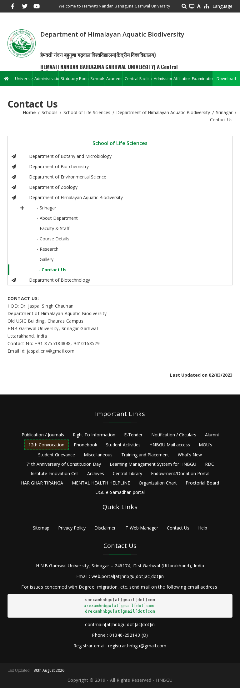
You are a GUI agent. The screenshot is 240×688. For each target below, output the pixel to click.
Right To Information (94, 435)
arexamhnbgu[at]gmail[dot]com (119, 605)
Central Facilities (138, 78)
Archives (95, 473)
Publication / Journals (43, 435)
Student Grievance (56, 455)
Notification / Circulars (173, 435)
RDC (209, 464)
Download (226, 78)
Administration (46, 78)
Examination (202, 78)
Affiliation (181, 78)
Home (29, 112)
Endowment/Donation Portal (180, 473)
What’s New (190, 455)
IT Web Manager (141, 528)
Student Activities (123, 445)
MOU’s (205, 445)
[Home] (22, 43)
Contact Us (178, 528)
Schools (97, 78)
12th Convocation (46, 445)
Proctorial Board (202, 483)
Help (202, 528)
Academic (114, 78)
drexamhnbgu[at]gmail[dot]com (120, 611)
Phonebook (85, 445)
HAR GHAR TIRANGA (42, 483)
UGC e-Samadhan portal (120, 492)
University (23, 78)
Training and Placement (145, 455)
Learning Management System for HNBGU (153, 464)
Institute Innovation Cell (54, 473)
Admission (162, 78)
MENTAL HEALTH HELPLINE (101, 483)
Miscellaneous (98, 455)
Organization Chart (158, 483)
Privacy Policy (72, 528)
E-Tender (133, 435)
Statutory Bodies (74, 78)
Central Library (127, 473)
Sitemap (41, 528)
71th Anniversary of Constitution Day (63, 464)
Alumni (212, 435)
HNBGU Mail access (169, 445)
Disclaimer (105, 528)
